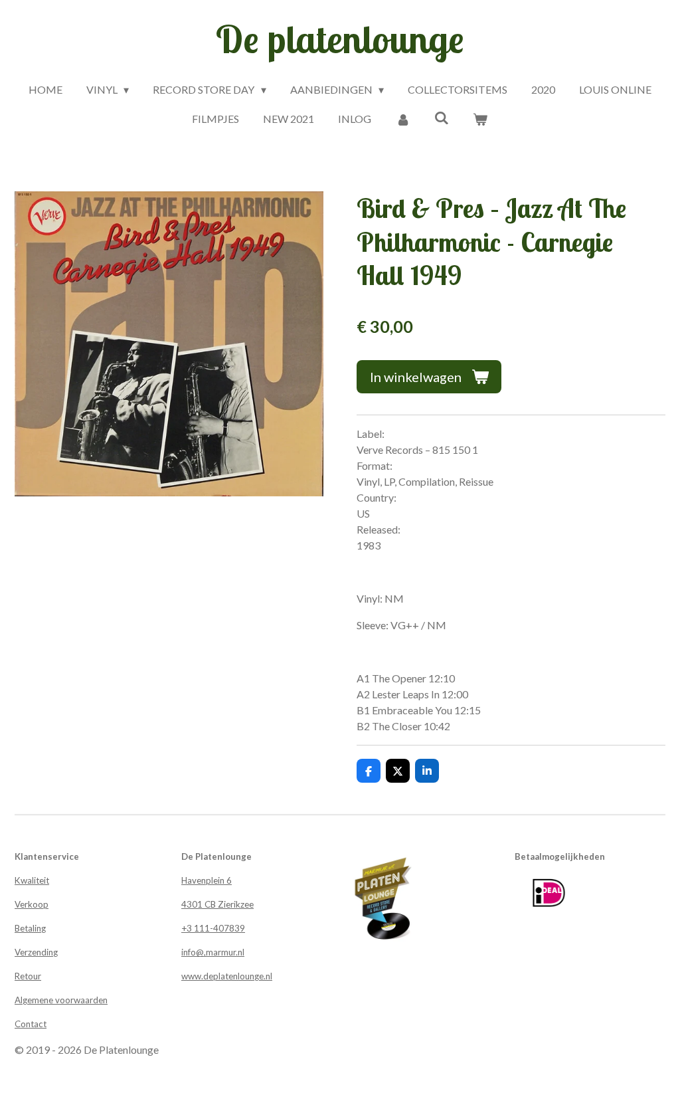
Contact (30, 1024)
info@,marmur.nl (212, 952)
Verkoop (31, 904)
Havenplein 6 (206, 880)
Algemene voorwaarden (61, 1000)
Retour (28, 976)
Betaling (30, 928)
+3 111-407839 (213, 928)
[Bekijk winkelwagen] (480, 119)
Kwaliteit (32, 880)
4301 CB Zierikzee (217, 904)
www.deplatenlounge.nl (226, 976)
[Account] (402, 119)
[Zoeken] (442, 117)
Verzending (36, 952)
